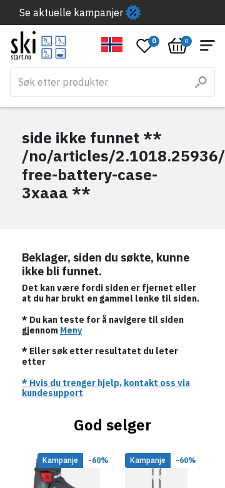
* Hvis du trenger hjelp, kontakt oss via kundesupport (106, 388)
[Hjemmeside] (38, 45)
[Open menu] (207, 45)
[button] (112, 44)
